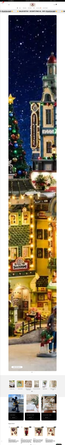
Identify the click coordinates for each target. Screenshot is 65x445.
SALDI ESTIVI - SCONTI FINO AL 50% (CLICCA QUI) (32, 0)
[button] (8, 4)
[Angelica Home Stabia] (32, 5)
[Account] (54, 4)
